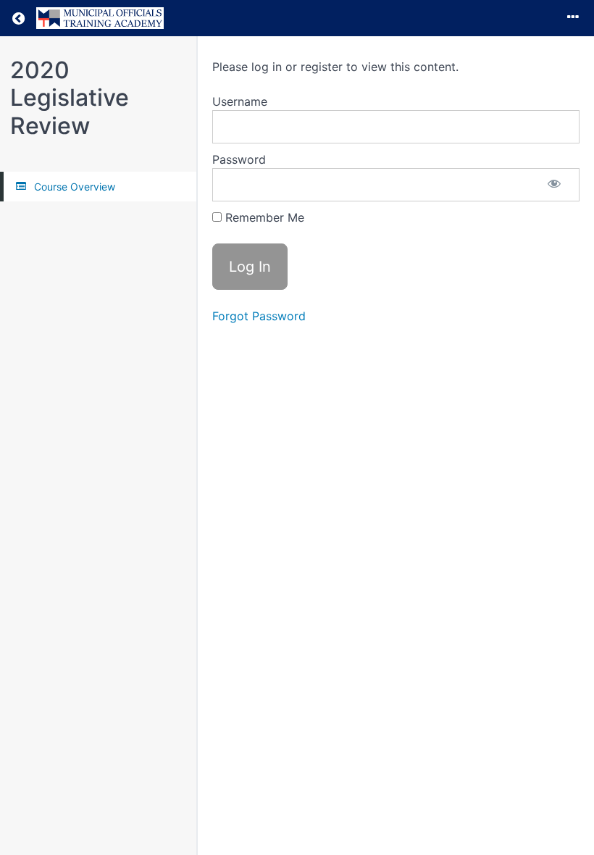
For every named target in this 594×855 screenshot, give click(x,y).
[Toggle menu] (573, 18)
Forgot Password (259, 316)
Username (239, 101)
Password (239, 159)
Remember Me (263, 217)
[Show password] (554, 184)
